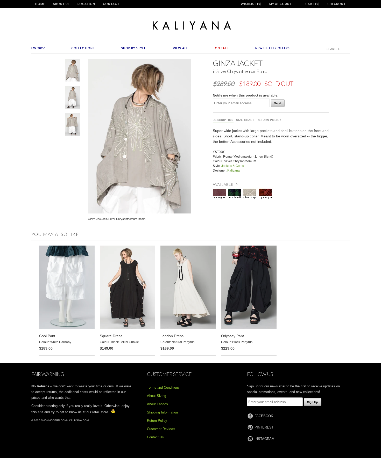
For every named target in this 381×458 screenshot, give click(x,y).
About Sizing (156, 396)
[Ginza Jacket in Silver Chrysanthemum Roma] (72, 71)
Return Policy (269, 120)
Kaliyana (233, 170)
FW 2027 (38, 48)
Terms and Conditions (163, 387)
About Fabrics (157, 404)
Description (223, 120)
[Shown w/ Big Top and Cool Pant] (72, 98)
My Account (280, 3)
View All (180, 48)
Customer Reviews (161, 429)
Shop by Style (133, 48)
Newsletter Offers (272, 48)
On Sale (222, 48)
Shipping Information (162, 412)
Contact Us (155, 437)
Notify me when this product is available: (245, 95)
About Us (61, 3)
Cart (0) (312, 3)
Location (86, 3)
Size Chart (245, 120)
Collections (83, 48)
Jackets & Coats (232, 166)
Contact (111, 3)
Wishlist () (251, 3)
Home (40, 3)
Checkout (336, 3)
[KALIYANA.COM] (190, 25)
